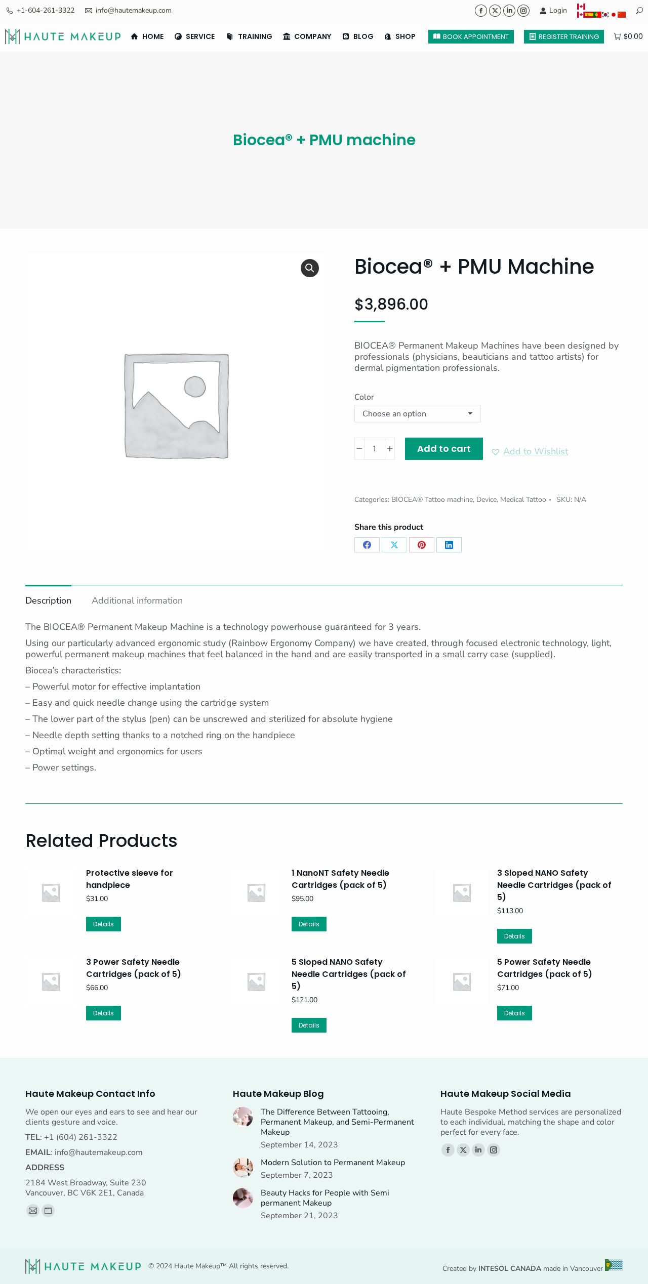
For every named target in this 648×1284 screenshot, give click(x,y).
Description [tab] (48, 600)
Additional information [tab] (137, 600)
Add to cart (444, 448)
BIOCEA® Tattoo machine (432, 499)
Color (364, 397)
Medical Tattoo (523, 499)
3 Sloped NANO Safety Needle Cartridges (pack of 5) (554, 885)
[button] (310, 268)
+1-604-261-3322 (45, 10)
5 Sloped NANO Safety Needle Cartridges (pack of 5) (349, 974)
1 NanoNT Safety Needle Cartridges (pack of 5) (340, 879)
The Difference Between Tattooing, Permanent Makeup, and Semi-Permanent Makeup (337, 1122)
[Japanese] (614, 15)
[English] (601, 7)
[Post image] (243, 1117)
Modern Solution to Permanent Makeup (333, 1163)
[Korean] (605, 15)
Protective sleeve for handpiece (129, 879)
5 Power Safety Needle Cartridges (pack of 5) (544, 968)
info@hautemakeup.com (134, 10)
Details (103, 924)
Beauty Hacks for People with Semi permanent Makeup (325, 1198)
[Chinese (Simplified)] (622, 15)
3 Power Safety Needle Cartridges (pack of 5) (133, 968)
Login (558, 10)
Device (486, 499)
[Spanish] (589, 15)
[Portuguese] (597, 15)
